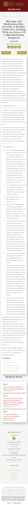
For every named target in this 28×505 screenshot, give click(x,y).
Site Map (14, 477)
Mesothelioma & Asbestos (14, 470)
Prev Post (6, 53)
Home (14, 468)
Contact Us (14, 479)
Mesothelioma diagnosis (13, 365)
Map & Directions (15, 451)
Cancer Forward (8, 143)
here (8, 344)
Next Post (22, 53)
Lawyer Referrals (14, 472)
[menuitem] (14, 468)
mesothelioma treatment (13, 368)
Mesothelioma (10, 362)
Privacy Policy (14, 475)
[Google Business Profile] (14, 438)
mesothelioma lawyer (12, 370)
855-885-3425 (14, 9)
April (5, 14)
